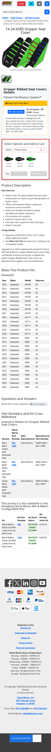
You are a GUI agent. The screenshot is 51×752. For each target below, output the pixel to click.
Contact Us (25, 628)
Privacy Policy (25, 643)
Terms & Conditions (25, 648)
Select (8, 149)
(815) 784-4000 (22, 708)
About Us (25, 638)
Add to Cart (39, 173)
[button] (6, 79)
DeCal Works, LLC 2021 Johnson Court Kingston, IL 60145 (25, 700)
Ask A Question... (39, 404)
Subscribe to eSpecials (25, 633)
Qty (7, 173)
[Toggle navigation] (47, 3)
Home (5, 17)
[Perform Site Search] (47, 12)
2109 (19, 537)
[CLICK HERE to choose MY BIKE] (31, 3)
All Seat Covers (32, 17)
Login (21, 3)
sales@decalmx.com (33, 713)
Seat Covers (16, 17)
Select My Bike (17, 112)
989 (19, 524)
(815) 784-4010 (40, 708)
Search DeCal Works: (13, 12)
